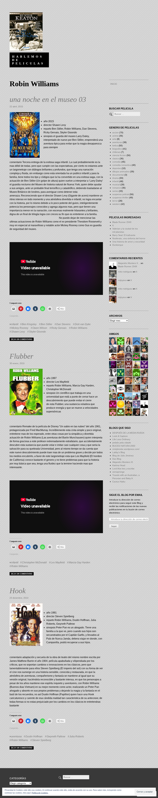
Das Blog (117, 459)
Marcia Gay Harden (79, 562)
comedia (116, 162)
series (115, 191)
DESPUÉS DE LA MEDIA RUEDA (128, 433)
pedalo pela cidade (121, 442)
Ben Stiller (46, 324)
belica (115, 145)
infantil (14, 324)
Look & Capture (120, 436)
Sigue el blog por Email (126, 495)
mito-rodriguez (125, 271)
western (116, 204)
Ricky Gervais (59, 328)
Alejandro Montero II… (129, 263)
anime (115, 136)
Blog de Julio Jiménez (123, 455)
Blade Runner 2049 (121, 222)
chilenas (116, 152)
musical (116, 184)
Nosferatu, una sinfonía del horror (128, 238)
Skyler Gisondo (37, 331)
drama (115, 178)
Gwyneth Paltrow (56, 736)
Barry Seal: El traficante (123, 235)
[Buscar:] (124, 114)
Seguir (114, 526)
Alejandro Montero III (122, 462)
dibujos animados (120, 171)
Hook (18, 591)
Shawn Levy (18, 331)
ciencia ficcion (119, 155)
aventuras (16, 736)
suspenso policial (120, 194)
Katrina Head (118, 465)
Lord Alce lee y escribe (123, 468)
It (113, 225)
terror (115, 201)
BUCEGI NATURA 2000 (123, 446)
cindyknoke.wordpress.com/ (125, 449)
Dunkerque (117, 245)
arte (114, 139)
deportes (116, 168)
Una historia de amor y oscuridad (128, 241)
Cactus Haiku (118, 481)
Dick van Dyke (83, 324)
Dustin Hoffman (33, 736)
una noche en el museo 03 (48, 99)
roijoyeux (122, 280)
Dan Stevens (63, 324)
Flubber (21, 356)
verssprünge (118, 472)
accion (115, 132)
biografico (117, 149)
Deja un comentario (21, 339)
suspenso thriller (120, 197)
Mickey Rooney (19, 328)
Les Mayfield (58, 562)
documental (118, 175)
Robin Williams (79, 328)
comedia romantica (121, 165)
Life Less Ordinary (121, 439)
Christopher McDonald (34, 562)
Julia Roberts (76, 736)
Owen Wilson (39, 328)
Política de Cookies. (40, 793)
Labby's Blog (118, 452)
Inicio (113, 84)
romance (116, 188)
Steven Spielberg (41, 740)
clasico (115, 158)
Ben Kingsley (29, 324)
